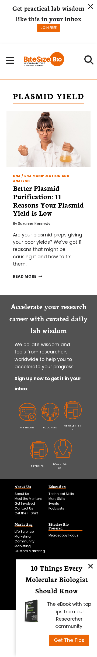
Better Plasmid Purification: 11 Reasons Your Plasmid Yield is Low (48, 200)
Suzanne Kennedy (34, 223)
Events (53, 503)
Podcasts (56, 508)
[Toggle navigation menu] (10, 60)
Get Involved (25, 503)
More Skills (56, 498)
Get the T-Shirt (26, 513)
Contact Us (24, 508)
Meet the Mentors (28, 498)
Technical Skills (61, 493)
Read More (27, 276)
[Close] (90, 566)
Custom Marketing (30, 551)
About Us (22, 493)
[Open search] (89, 62)
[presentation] (48, 139)
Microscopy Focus (63, 535)
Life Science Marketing (24, 534)
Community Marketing (24, 543)
